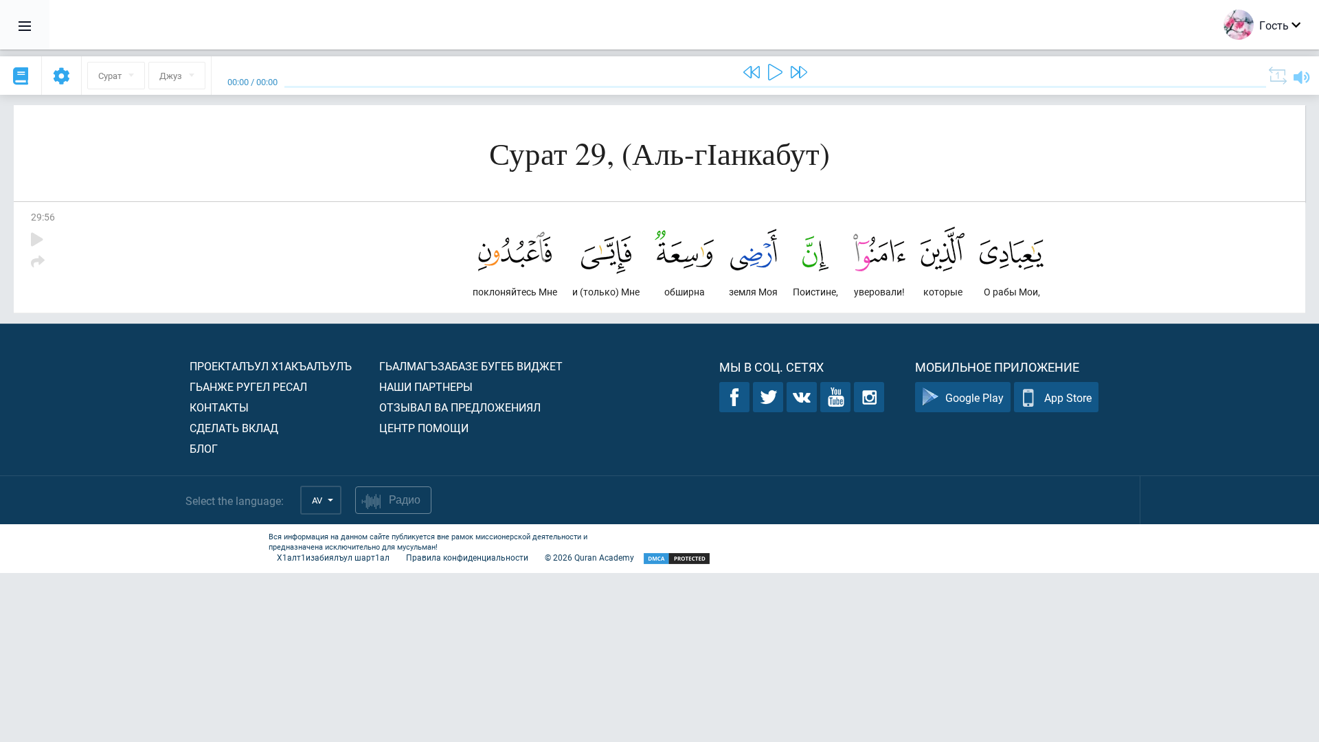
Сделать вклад (234, 427)
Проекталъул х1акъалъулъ (271, 366)
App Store (1068, 397)
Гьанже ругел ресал (248, 386)
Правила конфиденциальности (467, 557)
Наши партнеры (426, 386)
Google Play (974, 397)
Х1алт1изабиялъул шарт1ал (333, 557)
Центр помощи (424, 427)
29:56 (43, 216)
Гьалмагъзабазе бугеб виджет (471, 366)
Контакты (219, 407)
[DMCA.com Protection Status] (676, 559)
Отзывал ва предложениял (460, 407)
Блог (204, 448)
